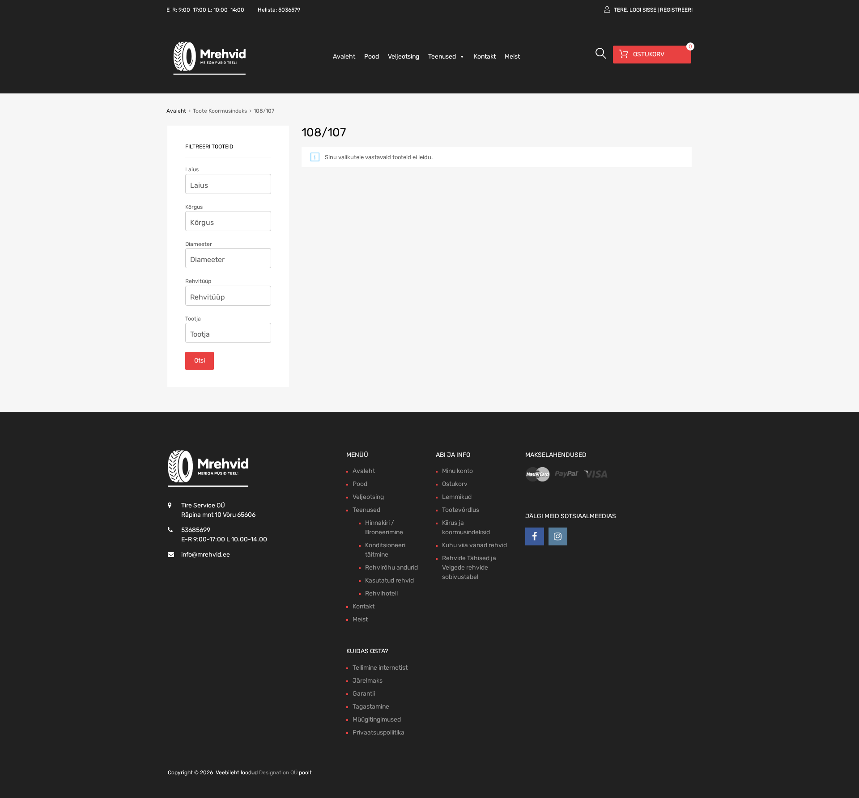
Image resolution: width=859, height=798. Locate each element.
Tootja (193, 319)
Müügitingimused (377, 719)
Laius (192, 169)
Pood (371, 56)
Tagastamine (371, 706)
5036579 (289, 10)
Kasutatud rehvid (389, 580)
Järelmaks (368, 680)
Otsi (199, 360)
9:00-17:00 (192, 10)
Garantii (364, 693)
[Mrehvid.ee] (208, 74)
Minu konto (457, 471)
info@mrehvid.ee (205, 554)
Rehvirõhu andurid (391, 567)
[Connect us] (534, 536)
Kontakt (485, 56)
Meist (512, 56)
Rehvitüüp (198, 281)
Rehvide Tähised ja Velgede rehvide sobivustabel (469, 567)
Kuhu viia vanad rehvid (474, 545)
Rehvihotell (381, 593)
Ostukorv (455, 484)
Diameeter (198, 244)
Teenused (442, 56)
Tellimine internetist (380, 667)
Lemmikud (457, 497)
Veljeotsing (403, 56)
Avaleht (344, 56)
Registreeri (676, 10)
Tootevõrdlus (460, 510)
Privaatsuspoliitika (378, 732)
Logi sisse (642, 10)
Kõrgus (194, 207)
